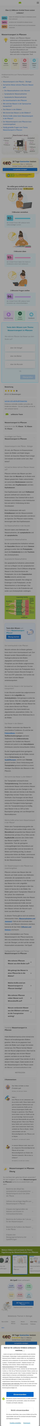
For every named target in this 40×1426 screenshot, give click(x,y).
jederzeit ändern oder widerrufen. (11, 1383)
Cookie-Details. (23, 1366)
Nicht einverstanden (20, 1410)
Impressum (26, 1423)
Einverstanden (20, 1394)
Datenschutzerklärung (8, 1366)
